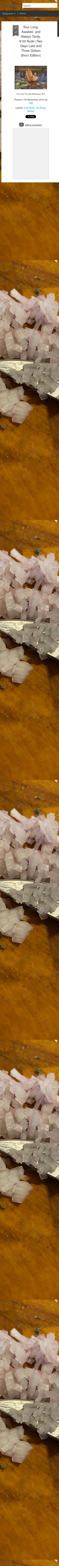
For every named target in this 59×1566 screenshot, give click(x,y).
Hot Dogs (41, 107)
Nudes (31, 111)
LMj (31, 102)
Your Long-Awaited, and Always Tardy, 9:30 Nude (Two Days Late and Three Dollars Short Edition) (30, 41)
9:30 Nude (29, 107)
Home (23, 13)
